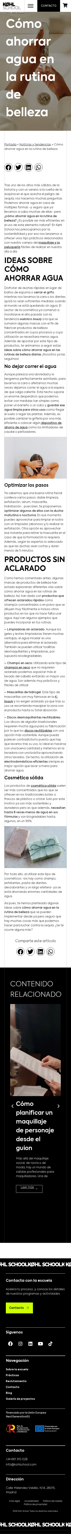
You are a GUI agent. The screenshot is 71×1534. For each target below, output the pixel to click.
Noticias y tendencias (35, 144)
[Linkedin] (30, 1343)
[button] (8, 167)
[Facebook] (10, 1343)
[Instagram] (20, 1343)
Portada (10, 144)
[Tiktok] (50, 1343)
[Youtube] (40, 1343)
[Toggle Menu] (30, 6)
